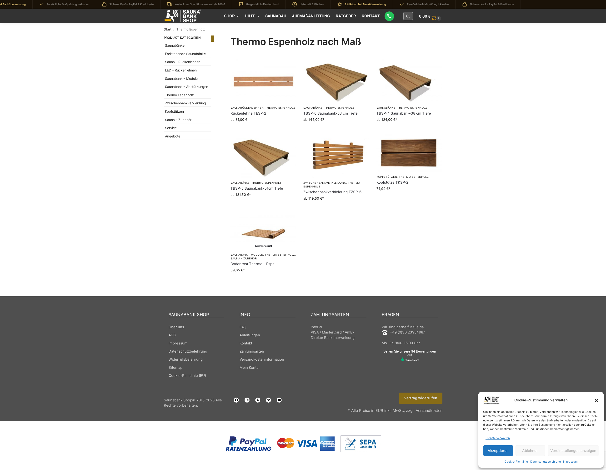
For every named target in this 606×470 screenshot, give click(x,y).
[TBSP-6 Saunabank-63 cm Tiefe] (336, 81)
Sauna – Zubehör (178, 120)
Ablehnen (530, 450)
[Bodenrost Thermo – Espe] (263, 231)
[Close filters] (212, 38)
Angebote (172, 136)
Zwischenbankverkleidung (324, 182)
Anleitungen (250, 335)
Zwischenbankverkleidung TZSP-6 (332, 192)
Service (171, 128)
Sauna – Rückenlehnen (182, 62)
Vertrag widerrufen (420, 398)
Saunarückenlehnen (246, 107)
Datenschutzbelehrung (545, 461)
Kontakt (246, 343)
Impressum (570, 461)
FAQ (243, 327)
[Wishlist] (289, 66)
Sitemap (175, 367)
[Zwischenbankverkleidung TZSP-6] (336, 156)
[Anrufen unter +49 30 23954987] (389, 16)
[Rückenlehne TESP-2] (263, 81)
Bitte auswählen (263, 129)
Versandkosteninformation (262, 359)
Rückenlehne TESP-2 (248, 113)
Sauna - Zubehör (243, 258)
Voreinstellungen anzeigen (573, 450)
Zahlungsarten (252, 351)
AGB (172, 335)
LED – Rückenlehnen (181, 70)
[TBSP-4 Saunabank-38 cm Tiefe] (409, 81)
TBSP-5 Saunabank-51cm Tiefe (256, 188)
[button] (596, 400)
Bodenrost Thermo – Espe (252, 264)
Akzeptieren (498, 450)
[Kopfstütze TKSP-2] (409, 153)
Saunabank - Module (246, 254)
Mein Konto (249, 367)
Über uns (176, 327)
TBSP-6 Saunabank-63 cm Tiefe (330, 113)
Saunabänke (312, 107)
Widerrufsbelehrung (186, 359)
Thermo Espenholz (280, 107)
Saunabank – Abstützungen (186, 87)
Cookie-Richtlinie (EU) (187, 375)
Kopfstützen (386, 176)
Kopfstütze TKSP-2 (392, 182)
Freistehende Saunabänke (185, 54)
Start (167, 29)
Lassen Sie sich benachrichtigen (263, 280)
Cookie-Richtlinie (516, 461)
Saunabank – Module (181, 78)
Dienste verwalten (498, 438)
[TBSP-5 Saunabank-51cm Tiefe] (263, 156)
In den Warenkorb (409, 199)
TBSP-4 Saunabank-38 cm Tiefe (403, 113)
